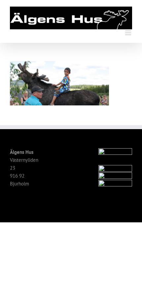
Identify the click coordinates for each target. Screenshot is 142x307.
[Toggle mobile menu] (128, 32)
